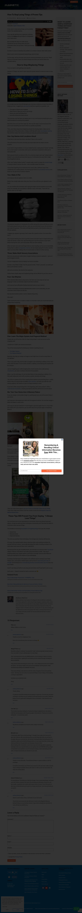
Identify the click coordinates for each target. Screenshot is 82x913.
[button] (62, 439)
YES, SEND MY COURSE (51, 470)
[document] (41, 456)
